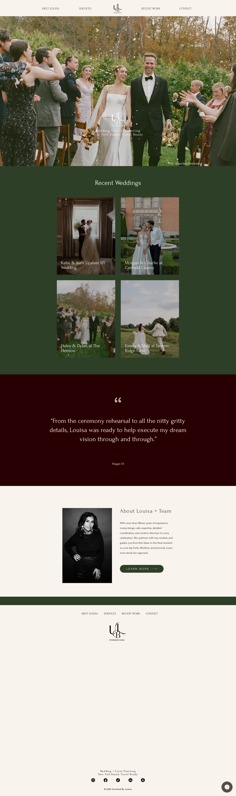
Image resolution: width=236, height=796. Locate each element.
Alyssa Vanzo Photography (188, 163)
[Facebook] (105, 780)
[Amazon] (143, 780)
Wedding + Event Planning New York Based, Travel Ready (118, 132)
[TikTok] (118, 780)
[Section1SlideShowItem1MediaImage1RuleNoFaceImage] (118, 477)
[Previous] (10, 430)
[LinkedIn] (130, 780)
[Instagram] (93, 780)
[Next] (225, 430)
